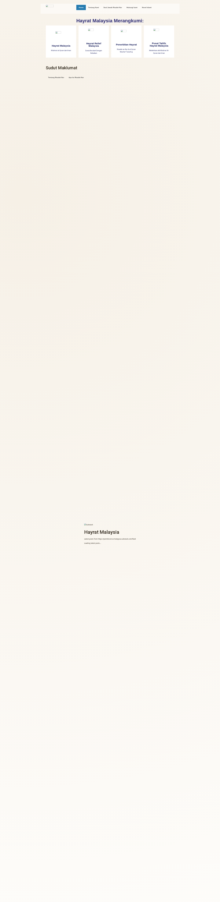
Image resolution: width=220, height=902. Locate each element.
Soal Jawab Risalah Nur (112, 7)
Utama (81, 7)
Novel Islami (146, 7)
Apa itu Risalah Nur (76, 77)
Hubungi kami (131, 7)
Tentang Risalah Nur (56, 77)
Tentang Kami (93, 7)
